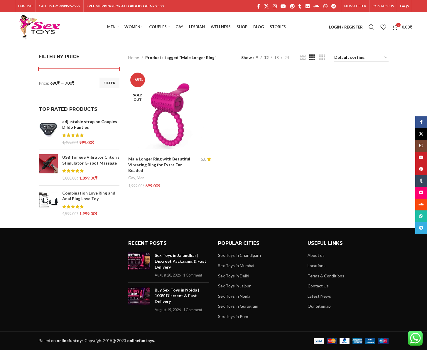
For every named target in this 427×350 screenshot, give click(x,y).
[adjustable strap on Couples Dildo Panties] (48, 132)
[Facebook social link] (258, 6)
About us (316, 255)
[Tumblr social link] (299, 6)
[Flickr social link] (307, 6)
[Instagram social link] (275, 6)
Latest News (319, 296)
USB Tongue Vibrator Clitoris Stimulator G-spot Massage (90, 160)
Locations (316, 265)
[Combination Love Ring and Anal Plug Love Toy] (48, 203)
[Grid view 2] (303, 57)
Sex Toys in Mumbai (236, 265)
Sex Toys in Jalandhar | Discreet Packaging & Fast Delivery (180, 261)
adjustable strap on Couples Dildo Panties (89, 124)
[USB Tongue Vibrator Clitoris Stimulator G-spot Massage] (48, 167)
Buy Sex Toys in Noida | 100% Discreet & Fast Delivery (177, 295)
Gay (131, 177)
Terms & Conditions (326, 275)
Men (140, 177)
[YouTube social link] (283, 6)
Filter (109, 83)
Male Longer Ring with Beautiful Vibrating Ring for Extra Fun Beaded (159, 164)
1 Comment (192, 275)
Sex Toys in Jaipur (234, 285)
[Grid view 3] (312, 57)
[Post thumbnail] (139, 265)
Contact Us (318, 285)
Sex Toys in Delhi (233, 275)
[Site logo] (39, 26)
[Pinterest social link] (292, 6)
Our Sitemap (319, 306)
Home (133, 57)
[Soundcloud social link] (316, 6)
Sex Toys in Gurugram (238, 306)
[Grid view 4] (322, 57)
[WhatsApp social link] (325, 6)
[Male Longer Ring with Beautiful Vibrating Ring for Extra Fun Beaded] (169, 112)
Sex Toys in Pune (233, 316)
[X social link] (266, 6)
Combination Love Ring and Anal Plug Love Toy (88, 195)
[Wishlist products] (383, 27)
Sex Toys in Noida (234, 296)
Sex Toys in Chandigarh (239, 255)
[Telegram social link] (333, 6)
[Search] (371, 27)
